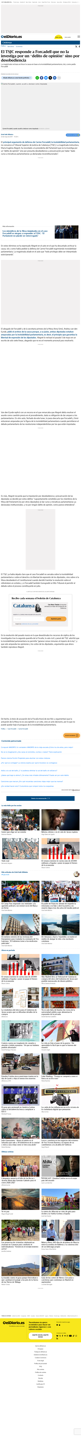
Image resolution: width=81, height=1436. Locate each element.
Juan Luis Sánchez (46, 1183)
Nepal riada (34, 2)
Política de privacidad (40, 1363)
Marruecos (53, 2)
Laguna (46, 1315)
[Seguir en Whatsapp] (76, 1336)
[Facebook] (79, 46)
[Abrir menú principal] (79, 36)
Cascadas (33, 1315)
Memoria (51, 1315)
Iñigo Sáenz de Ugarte (48, 834)
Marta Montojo (5, 1147)
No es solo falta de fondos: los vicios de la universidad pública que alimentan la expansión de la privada (58, 1012)
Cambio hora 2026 (16, 1315)
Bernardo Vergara (6, 863)
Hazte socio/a (58, 37)
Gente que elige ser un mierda (13, 832)
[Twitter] (76, 46)
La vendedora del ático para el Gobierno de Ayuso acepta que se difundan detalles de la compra (19, 1012)
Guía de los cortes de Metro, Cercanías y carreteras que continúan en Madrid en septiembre (57, 1280)
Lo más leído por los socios (11, 805)
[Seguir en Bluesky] (57, 1336)
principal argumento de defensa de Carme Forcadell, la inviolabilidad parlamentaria (41, 142)
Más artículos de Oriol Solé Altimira (14, 872)
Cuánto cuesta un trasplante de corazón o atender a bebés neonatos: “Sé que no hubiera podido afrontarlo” (20, 1045)
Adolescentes (63, 1315)
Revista (40, 1378)
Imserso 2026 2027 (40, 1315)
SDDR (28, 1315)
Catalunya (7, 42)
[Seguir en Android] (57, 1325)
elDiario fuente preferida (72, 1315)
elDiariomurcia (5, 1185)
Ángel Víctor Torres (46, 2)
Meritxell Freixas (6, 1114)
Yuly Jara (13, 1050)
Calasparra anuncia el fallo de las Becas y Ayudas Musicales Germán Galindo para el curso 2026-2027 (18, 1180)
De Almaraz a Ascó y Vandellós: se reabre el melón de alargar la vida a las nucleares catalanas (59, 939)
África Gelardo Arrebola (48, 983)
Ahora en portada (8, 950)
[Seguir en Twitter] (60, 1336)
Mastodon (40, 1387)
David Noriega (5, 1050)
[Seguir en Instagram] (67, 1336)
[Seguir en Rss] (57, 1338)
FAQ (40, 1366)
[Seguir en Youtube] (70, 1336)
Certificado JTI (40, 1384)
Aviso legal (40, 1360)
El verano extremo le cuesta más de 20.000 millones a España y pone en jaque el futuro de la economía (59, 863)
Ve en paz (5, 1211)
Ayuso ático (59, 2)
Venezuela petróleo (76, 2)
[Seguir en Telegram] (65, 1336)
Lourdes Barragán (46, 1284)
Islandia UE (22, 2)
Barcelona (11, 46)
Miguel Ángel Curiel (7, 1214)
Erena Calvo (45, 1249)
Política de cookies (40, 1372)
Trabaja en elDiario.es (40, 1352)
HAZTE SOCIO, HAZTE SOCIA (40, 1336)
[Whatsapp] (37, 78)
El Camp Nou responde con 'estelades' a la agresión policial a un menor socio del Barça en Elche (19, 905)
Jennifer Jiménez (6, 1251)
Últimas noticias (7, 1152)
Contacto (40, 1375)
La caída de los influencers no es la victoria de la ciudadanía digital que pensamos (60, 1108)
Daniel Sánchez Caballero (48, 1016)
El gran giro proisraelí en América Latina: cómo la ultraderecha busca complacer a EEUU (18, 1109)
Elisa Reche (52, 1249)
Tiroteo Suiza (16, 2)
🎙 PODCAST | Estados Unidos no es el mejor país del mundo (59, 1179)
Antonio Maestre (6, 834)
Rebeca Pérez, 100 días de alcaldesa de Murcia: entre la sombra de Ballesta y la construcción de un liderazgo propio (60, 1244)
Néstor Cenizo (5, 1284)
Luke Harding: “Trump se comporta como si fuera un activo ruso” (59, 1077)
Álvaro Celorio (45, 867)
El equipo (40, 1349)
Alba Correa (44, 1112)
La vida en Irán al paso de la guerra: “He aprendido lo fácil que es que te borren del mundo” (58, 1045)
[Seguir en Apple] (59, 1325)
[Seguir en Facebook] (62, 1336)
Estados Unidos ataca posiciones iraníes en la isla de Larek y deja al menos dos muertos (19, 1077)
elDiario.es (4, 1016)
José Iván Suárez (46, 1216)
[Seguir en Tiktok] (73, 1336)
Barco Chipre (28, 2)
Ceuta (39, 2)
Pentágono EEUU (67, 2)
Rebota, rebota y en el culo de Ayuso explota (59, 832)
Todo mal (5, 861)
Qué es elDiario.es (40, 1346)
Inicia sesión (68, 37)
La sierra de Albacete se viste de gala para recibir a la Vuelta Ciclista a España (58, 1212)
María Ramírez (45, 1081)
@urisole (6, 874)
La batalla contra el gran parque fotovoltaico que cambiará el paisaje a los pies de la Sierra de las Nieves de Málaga (19, 1280)
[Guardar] (59, 78)
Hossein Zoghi (45, 1050)
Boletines (40, 1381)
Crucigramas (23, 1315)
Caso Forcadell (12, 729)
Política (3, 46)
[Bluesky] (46, 78)
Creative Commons (40, 1357)
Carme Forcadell (23, 729)
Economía (19, 46)
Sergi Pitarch (45, 1147)
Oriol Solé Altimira (7, 134)
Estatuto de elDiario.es (40, 1355)
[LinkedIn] (54, 78)
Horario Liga (56, 1315)
